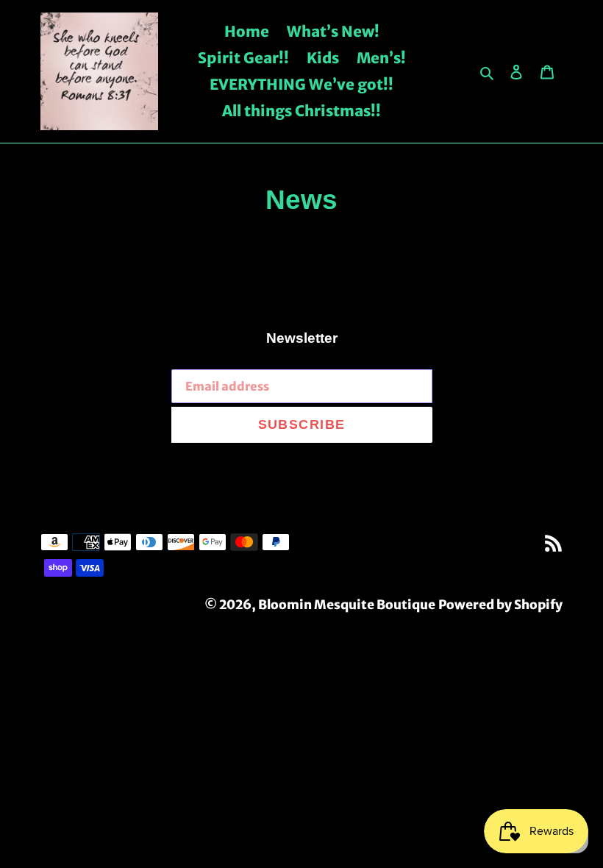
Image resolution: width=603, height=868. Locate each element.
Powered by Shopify (500, 605)
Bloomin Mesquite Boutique (346, 605)
